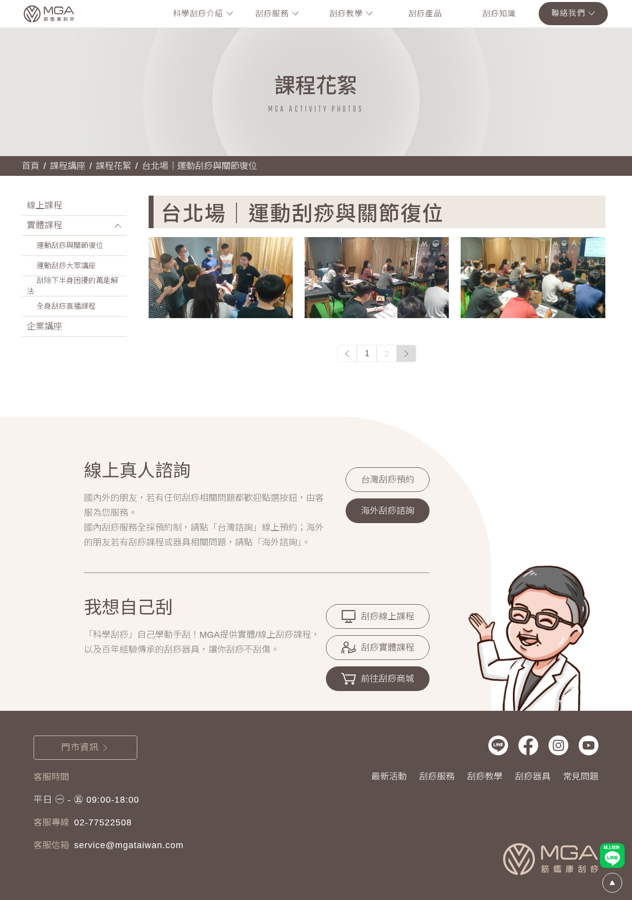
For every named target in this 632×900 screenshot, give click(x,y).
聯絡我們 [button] (568, 13)
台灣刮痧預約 (387, 480)
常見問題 (580, 776)
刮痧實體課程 (387, 648)
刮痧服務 (437, 776)
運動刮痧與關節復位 (70, 245)
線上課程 (44, 205)
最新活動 (389, 776)
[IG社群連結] (558, 745)
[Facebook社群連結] (528, 745)
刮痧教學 (485, 776)
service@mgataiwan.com (129, 845)
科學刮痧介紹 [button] (198, 13)
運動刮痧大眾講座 (66, 265)
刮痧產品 (425, 13)
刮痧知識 (499, 13)
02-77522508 (103, 822)
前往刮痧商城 (387, 679)
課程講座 (67, 166)
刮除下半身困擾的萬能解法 (72, 285)
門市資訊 (80, 747)
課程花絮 (113, 166)
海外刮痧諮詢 (387, 511)
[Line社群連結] (498, 745)
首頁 (31, 166)
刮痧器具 (533, 776)
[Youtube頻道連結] (588, 745)
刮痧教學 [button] (346, 13)
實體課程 (44, 225)
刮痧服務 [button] (272, 13)
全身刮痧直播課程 (66, 306)
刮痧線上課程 (387, 616)
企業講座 (44, 326)
